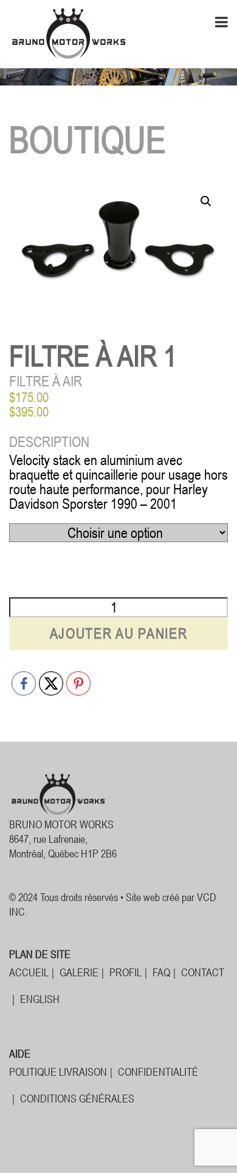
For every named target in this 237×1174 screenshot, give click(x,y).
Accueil (29, 972)
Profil (125, 972)
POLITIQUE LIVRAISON (58, 1071)
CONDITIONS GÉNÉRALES (77, 1098)
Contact (202, 972)
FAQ (161, 972)
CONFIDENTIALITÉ (158, 1071)
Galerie (79, 972)
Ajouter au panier (119, 633)
